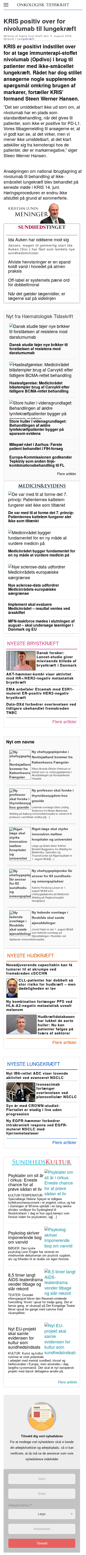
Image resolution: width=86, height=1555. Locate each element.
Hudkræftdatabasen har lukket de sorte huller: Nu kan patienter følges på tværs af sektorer (56, 1025)
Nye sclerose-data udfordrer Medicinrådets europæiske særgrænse (33, 589)
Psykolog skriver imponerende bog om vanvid (25, 1237)
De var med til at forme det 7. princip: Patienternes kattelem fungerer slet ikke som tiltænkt (41, 516)
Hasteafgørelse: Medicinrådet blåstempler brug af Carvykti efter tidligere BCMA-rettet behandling (39, 387)
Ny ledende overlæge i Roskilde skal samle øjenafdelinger (50, 917)
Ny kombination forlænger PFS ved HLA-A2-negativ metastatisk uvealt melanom (39, 1005)
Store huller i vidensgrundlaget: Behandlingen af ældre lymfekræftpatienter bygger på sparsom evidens (37, 427)
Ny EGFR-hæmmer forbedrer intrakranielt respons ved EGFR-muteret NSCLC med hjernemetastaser (36, 1127)
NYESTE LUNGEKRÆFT (33, 1063)
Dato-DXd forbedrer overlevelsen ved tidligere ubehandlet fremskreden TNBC (41, 708)
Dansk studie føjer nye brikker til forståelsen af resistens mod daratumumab (38, 348)
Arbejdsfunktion (20, 1505)
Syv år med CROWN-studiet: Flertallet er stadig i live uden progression (34, 1110)
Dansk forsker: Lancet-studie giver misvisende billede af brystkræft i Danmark (57, 659)
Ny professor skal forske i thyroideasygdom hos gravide (53, 795)
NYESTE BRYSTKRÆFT (33, 643)
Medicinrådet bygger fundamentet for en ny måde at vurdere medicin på (41, 553)
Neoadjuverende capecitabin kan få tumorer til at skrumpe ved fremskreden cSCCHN (39, 969)
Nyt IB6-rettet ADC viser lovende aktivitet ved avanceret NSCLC (37, 1075)
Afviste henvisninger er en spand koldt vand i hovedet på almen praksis (39, 266)
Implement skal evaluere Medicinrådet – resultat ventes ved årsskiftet (39, 608)
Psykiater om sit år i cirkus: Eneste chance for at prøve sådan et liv (25, 1182)
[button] (6, 5)
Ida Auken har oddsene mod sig (38, 239)
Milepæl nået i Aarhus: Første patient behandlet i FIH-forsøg (36, 446)
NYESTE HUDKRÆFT (30, 955)
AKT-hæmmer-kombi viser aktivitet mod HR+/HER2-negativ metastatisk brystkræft (40, 678)
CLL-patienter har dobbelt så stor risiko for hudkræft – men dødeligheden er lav (47, 984)
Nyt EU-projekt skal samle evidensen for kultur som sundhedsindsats (24, 1337)
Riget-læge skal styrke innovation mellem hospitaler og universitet (52, 834)
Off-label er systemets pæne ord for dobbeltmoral (39, 282)
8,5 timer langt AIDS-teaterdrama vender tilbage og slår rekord (25, 1281)
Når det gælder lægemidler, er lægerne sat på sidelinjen (36, 295)
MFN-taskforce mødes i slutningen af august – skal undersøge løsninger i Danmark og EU (41, 625)
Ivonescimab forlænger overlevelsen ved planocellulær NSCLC (56, 1090)
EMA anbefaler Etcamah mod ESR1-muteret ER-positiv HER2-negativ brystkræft (40, 693)
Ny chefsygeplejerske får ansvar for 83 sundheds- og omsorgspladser (52, 876)
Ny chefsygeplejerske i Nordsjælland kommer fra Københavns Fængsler (52, 757)
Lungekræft (25, 38)
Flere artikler (66, 473)
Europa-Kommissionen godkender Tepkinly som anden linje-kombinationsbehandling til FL (40, 461)
